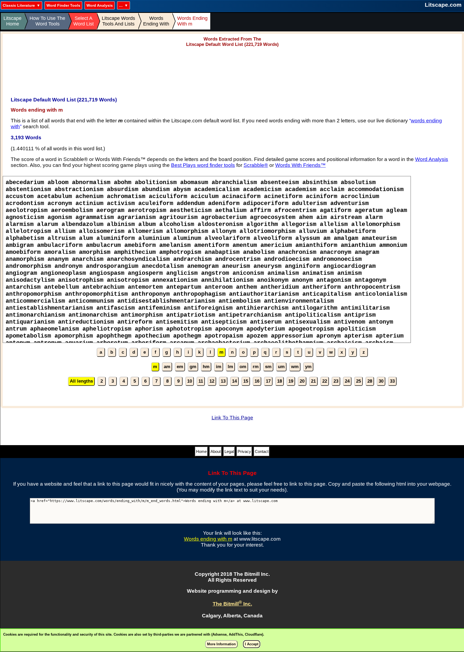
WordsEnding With (156, 21)
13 (223, 381)
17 (268, 381)
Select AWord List (83, 21)
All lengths (81, 381)
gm (193, 366)
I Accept (251, 644)
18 (279, 381)
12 (211, 381)
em (180, 366)
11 (200, 381)
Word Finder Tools (63, 5)
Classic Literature (19, 5)
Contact (262, 451)
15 (245, 381)
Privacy (244, 451)
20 (302, 381)
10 (189, 381)
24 (347, 381)
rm (256, 366)
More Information (221, 644)
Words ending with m (208, 539)
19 (290, 381)
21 (313, 381)
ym (308, 366)
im (218, 366)
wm (295, 366)
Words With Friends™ (300, 165)
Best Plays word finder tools (203, 165)
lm (230, 366)
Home (201, 451)
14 (234, 381)
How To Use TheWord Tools (47, 21)
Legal (229, 451)
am (167, 366)
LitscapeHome (12, 21)
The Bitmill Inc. (232, 604)
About (216, 451)
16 (257, 381)
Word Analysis (99, 5)
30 (381, 381)
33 (392, 381)
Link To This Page (232, 417)
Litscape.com (443, 5)
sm (268, 366)
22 (324, 381)
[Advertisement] (232, 70)
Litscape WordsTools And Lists (118, 21)
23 (336, 381)
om (243, 366)
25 (358, 381)
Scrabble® (256, 165)
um (281, 366)
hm (206, 366)
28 (369, 381)
